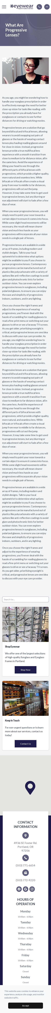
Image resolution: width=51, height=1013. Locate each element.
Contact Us (25, 743)
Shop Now (25, 669)
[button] (4, 7)
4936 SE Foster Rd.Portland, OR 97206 (25, 846)
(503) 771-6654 (25, 865)
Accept (25, 1005)
